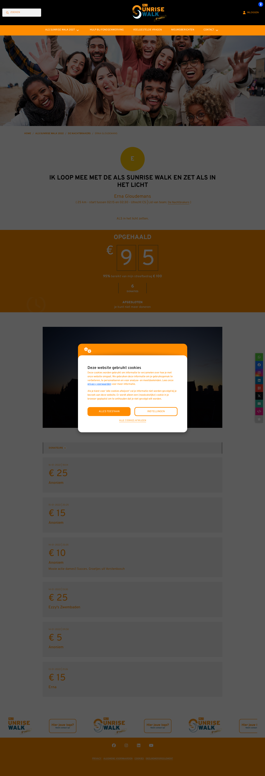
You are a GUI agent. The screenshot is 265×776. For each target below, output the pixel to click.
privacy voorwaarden (99, 384)
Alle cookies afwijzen (132, 420)
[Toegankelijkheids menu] (260, 4)
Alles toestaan (109, 411)
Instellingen (156, 411)
